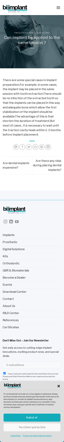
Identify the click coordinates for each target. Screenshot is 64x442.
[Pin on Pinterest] (42, 147)
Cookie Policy (15, 436)
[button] (58, 386)
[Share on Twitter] (29, 147)
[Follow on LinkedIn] (11, 222)
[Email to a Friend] (35, 147)
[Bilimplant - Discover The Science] (20, 7)
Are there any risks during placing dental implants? (47, 165)
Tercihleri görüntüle (32, 427)
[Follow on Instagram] (5, 222)
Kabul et (32, 417)
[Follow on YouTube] (17, 222)
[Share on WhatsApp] (16, 147)
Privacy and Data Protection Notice (37, 436)
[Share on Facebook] (22, 147)
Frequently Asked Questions (32, 33)
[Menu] (58, 7)
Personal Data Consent (45, 374)
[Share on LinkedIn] (48, 147)
